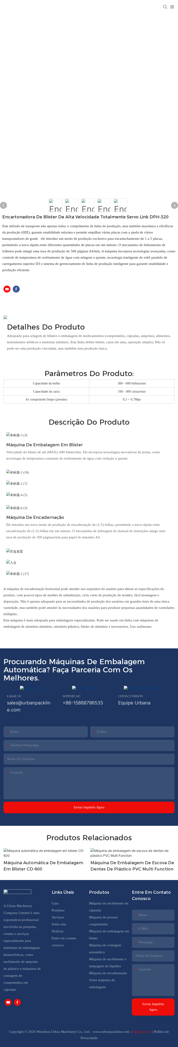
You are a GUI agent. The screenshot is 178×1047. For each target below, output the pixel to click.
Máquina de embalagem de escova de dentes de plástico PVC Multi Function (132, 866)
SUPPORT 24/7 (71, 696)
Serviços (58, 917)
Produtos (58, 910)
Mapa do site (142, 1032)
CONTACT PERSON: (130, 696)
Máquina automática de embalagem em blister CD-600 (43, 866)
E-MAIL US (14, 696)
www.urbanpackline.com (111, 1032)
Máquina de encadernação (108, 973)
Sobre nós (59, 924)
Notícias (58, 931)
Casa (55, 903)
